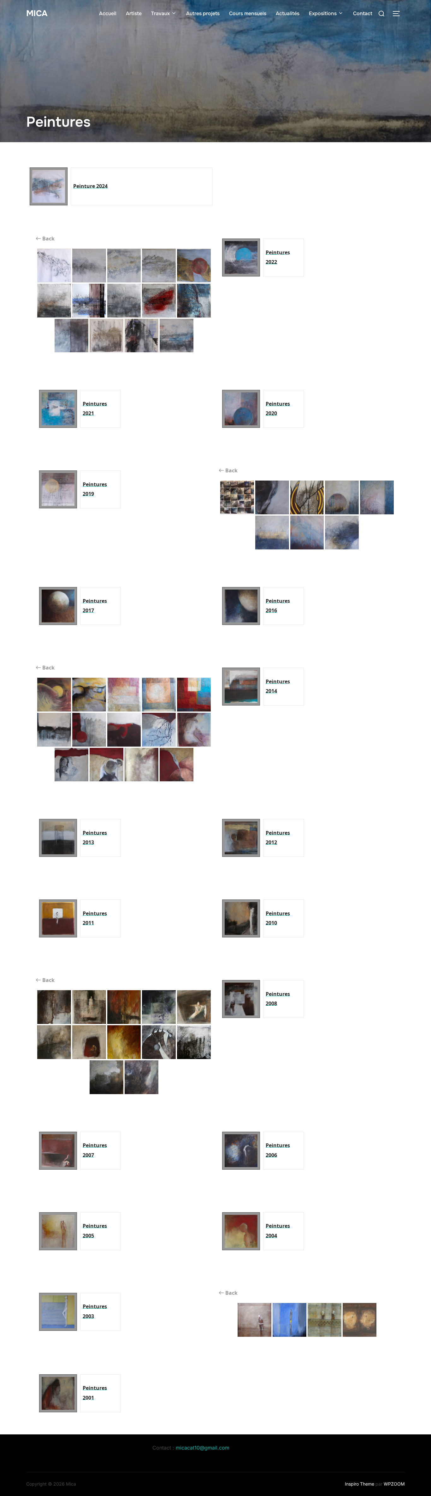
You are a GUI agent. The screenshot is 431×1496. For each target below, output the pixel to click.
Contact (362, 13)
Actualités (287, 13)
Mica (36, 13)
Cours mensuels (247, 13)
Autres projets (203, 13)
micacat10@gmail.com (202, 1448)
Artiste (134, 13)
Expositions (323, 13)
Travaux (160, 13)
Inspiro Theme (359, 1484)
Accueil (107, 13)
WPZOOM (394, 1484)
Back (48, 238)
